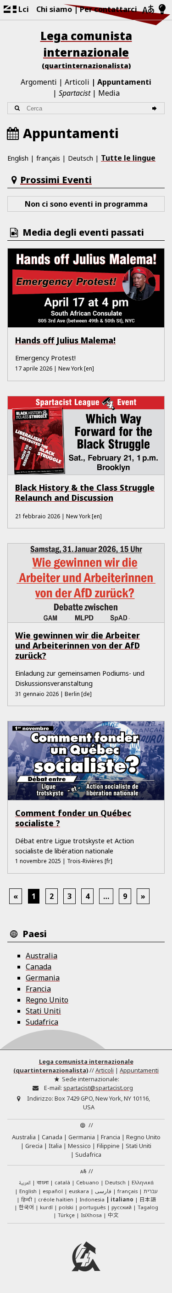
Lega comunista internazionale (86, 49)
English (17, 158)
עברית (151, 1191)
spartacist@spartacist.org (98, 1088)
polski (66, 1207)
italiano (122, 1199)
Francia (38, 989)
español (53, 1191)
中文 (113, 1214)
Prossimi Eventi (56, 180)
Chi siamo (54, 9)
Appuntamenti (124, 82)
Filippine (108, 1146)
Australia (41, 956)
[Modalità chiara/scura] (162, 10)
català (62, 1182)
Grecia (34, 1146)
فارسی (103, 1191)
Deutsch (80, 158)
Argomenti (39, 82)
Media (109, 93)
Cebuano (87, 1182)
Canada (38, 967)
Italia (55, 1146)
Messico (79, 1146)
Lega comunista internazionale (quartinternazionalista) (73, 1065)
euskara (79, 1191)
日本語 (147, 1199)
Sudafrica (42, 1022)
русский (121, 1207)
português (92, 1207)
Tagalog (148, 1207)
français (48, 158)
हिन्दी (26, 1199)
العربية (25, 1183)
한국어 (26, 1207)
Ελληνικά (143, 1182)
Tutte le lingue (128, 158)
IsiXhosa (91, 1215)
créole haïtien (55, 1199)
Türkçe (66, 1215)
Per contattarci (108, 9)
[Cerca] (155, 108)
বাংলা (43, 1183)
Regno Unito (47, 1000)
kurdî (46, 1207)
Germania (43, 978)
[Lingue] (148, 10)
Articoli (77, 82)
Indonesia (92, 1199)
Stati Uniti (43, 1011)
